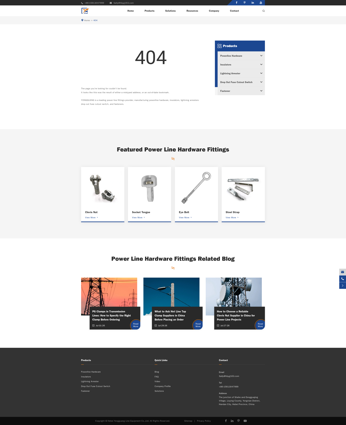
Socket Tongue (141, 212)
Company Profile (163, 386)
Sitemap (188, 421)
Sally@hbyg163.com (121, 3)
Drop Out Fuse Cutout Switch (236, 82)
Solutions (170, 10)
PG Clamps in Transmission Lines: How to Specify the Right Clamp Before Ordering (111, 315)
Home (130, 10)
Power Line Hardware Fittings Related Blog (173, 258)
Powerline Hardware (231, 55)
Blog (157, 372)
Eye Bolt (184, 212)
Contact (234, 10)
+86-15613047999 (92, 3)
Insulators (225, 64)
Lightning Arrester (230, 73)
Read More (135, 325)
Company (214, 10)
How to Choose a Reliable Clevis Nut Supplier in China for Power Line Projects (236, 315)
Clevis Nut (91, 212)
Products (149, 10)
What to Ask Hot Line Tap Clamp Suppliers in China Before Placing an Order (170, 315)
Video (157, 381)
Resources (192, 10)
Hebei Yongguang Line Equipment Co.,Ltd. (128, 421)
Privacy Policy (204, 421)
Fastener (225, 91)
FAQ (157, 376)
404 (95, 20)
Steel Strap (232, 212)
